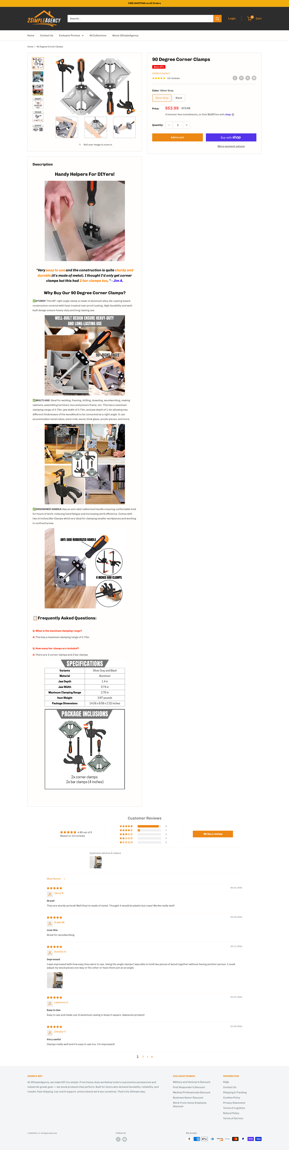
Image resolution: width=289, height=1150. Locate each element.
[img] (54, 888)
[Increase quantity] (186, 125)
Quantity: (157, 125)
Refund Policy (231, 1113)
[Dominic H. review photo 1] (55, 980)
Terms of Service (233, 1118)
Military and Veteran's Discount (191, 1082)
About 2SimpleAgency (125, 35)
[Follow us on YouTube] (124, 1139)
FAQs (226, 1082)
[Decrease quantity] (168, 125)
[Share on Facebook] (235, 77)
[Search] (217, 18)
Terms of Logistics (234, 1107)
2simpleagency (161, 73)
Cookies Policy (231, 1097)
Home (30, 35)
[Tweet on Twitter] (247, 77)
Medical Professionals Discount (191, 1092)
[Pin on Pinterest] (241, 77)
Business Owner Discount (188, 1097)
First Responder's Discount (189, 1087)
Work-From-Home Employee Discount (190, 1104)
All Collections (97, 35)
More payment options (231, 146)
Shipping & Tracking (235, 1092)
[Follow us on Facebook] (118, 1139)
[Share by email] (254, 77)
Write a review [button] (213, 834)
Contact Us (46, 35)
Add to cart (177, 137)
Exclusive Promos (69, 35)
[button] (126, 826)
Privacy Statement (234, 1102)
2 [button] (143, 1056)
